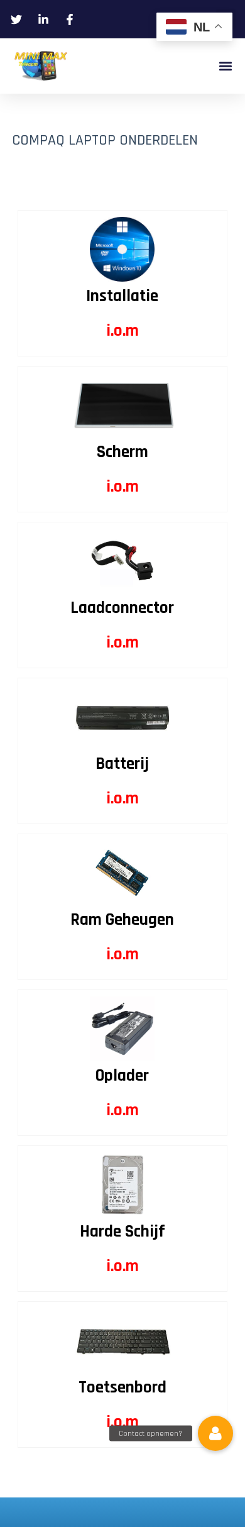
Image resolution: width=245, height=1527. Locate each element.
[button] (225, 66)
